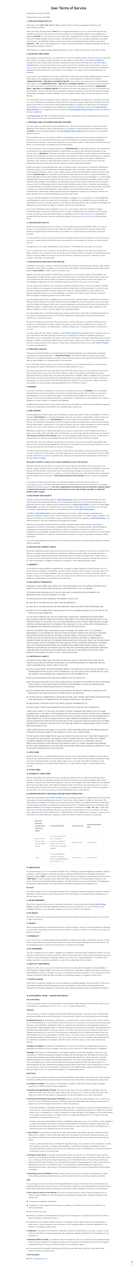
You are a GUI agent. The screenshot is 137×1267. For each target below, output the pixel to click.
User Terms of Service (61, 1006)
